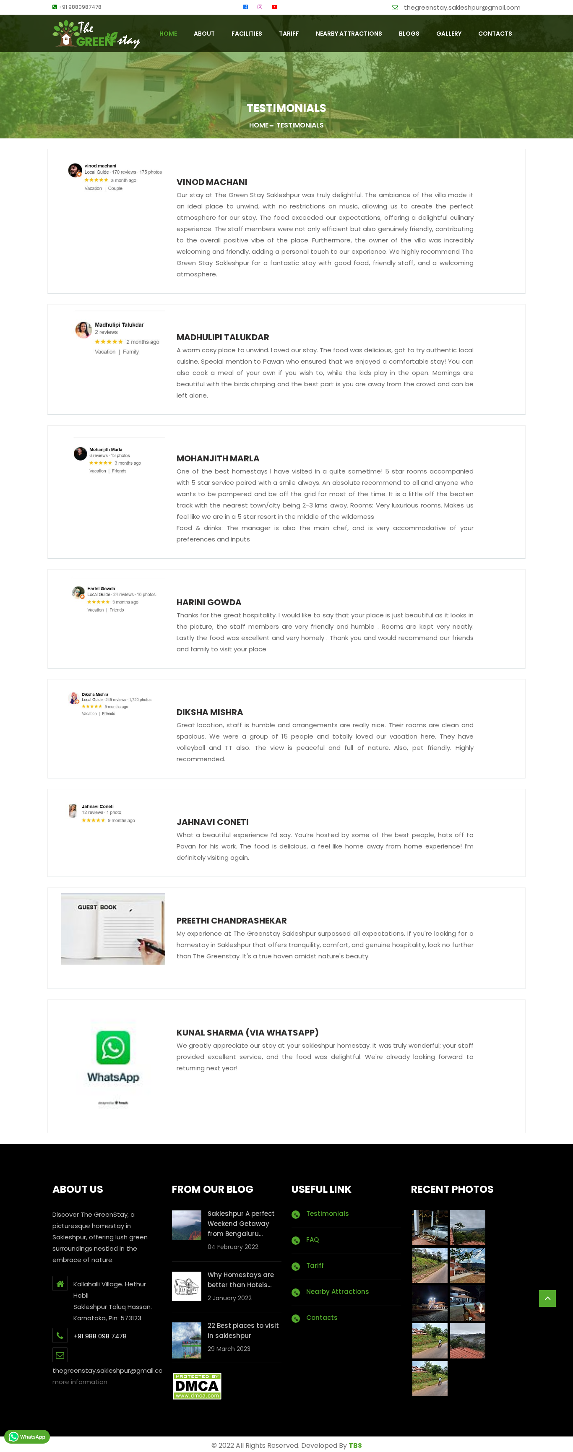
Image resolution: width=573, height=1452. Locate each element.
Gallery (448, 33)
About (204, 33)
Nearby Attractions (349, 33)
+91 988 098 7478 (100, 1336)
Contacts (322, 1317)
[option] (113, 174)
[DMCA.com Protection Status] (197, 1386)
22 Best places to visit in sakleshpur (243, 1330)
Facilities (247, 33)
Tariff (289, 33)
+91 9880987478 (79, 7)
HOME (168, 33)
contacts (495, 33)
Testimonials (327, 1213)
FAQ (312, 1239)
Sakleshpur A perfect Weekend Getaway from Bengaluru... (241, 1223)
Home (258, 125)
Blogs (409, 33)
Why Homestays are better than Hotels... (241, 1279)
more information (79, 1381)
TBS (355, 1445)
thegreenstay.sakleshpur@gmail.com (461, 7)
